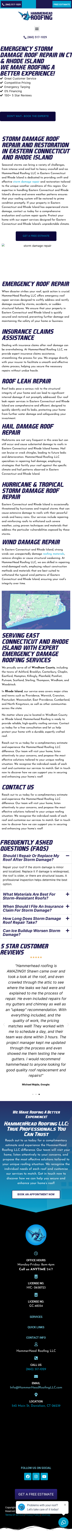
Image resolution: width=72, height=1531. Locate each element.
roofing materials (53, 554)
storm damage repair (26, 181)
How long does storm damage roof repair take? (32, 920)
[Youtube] (44, 1476)
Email (36, 1383)
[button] (37, 29)
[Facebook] (27, 1476)
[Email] (36, 1376)
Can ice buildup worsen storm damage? (31, 932)
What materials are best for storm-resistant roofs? (29, 896)
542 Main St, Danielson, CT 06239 (36, 1406)
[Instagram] (36, 1476)
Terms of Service (14, 1514)
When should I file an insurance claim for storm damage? (33, 908)
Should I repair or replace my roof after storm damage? (31, 857)
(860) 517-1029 (36, 1369)
